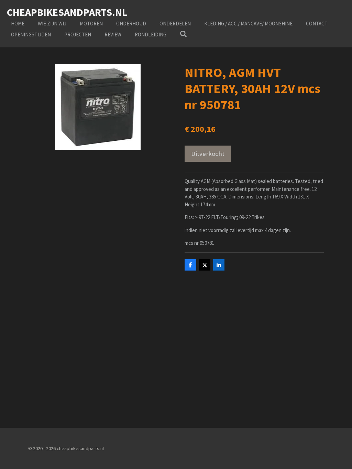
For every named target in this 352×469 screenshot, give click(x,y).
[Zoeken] (183, 34)
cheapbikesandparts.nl (67, 12)
